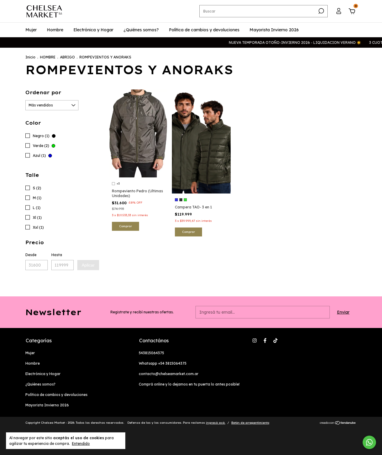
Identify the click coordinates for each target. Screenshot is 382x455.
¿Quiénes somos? (141, 29)
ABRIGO (67, 57)
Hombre (55, 29)
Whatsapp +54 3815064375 (163, 363)
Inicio (30, 57)
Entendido (81, 443)
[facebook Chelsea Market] (265, 340)
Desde (30, 255)
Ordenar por (43, 92)
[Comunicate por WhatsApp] (369, 442)
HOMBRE (48, 57)
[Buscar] (320, 11)
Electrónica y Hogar (93, 29)
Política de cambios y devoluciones (204, 29)
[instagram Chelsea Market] (254, 340)
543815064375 (151, 353)
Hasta (56, 255)
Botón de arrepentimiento (250, 423)
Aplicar (88, 265)
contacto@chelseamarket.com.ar (168, 374)
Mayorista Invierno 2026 (274, 29)
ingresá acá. (215, 423)
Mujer (31, 29)
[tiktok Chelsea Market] (275, 340)
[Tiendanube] (338, 423)
